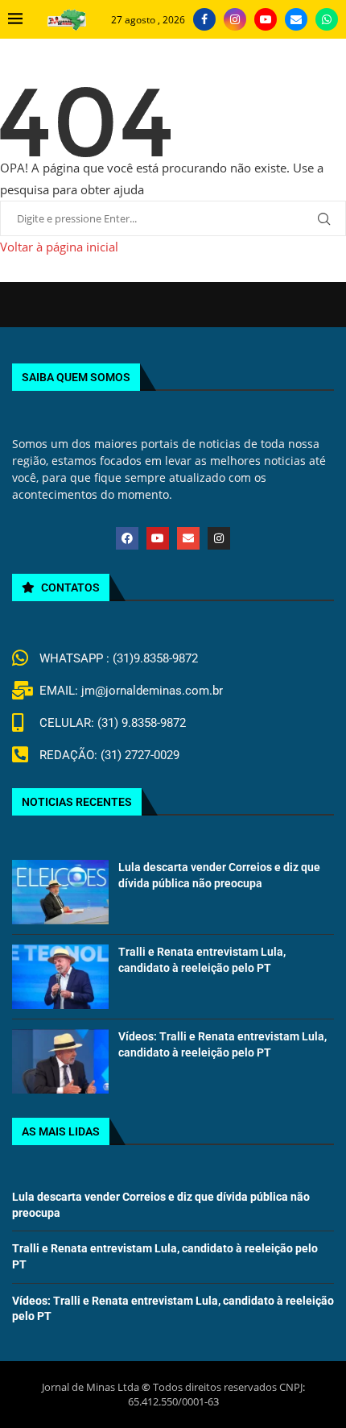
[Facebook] (204, 19)
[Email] (296, 19)
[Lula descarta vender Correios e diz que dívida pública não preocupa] (60, 892)
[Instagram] (235, 19)
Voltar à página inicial (59, 247)
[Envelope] (188, 538)
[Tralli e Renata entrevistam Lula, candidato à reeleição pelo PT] (60, 976)
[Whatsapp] (326, 19)
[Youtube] (265, 19)
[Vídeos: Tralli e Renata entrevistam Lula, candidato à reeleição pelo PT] (60, 1061)
